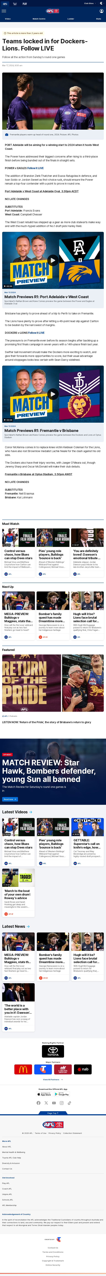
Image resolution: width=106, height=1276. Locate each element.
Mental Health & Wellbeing (13, 1152)
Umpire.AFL (7, 1194)
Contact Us (7, 1169)
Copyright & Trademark (53, 1261)
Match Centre (39, 19)
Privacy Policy (55, 1133)
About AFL (6, 1147)
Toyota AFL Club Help (11, 1158)
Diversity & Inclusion (11, 1163)
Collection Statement (72, 1133)
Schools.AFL (7, 1200)
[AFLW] (15, 4)
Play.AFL (6, 1183)
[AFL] (5, 4)
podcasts (13, 716)
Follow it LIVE (35, 168)
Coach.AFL (7, 1189)
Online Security (53, 1265)
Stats (98, 19)
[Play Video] (53, 260)
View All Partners (51, 1080)
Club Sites (88, 3)
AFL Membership (9, 1205)
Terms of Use (40, 1133)
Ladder (70, 19)
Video (8, 19)
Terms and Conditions (52, 1252)
